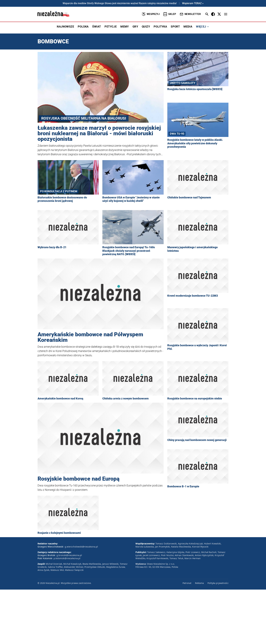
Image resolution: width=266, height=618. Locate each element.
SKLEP (172, 14)
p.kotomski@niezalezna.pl (67, 558)
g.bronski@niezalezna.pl (69, 555)
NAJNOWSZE (65, 26)
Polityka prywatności (218, 583)
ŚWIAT (96, 26)
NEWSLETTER (193, 14)
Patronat (187, 583)
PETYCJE (111, 26)
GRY (135, 26)
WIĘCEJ (201, 26)
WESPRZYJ (153, 14)
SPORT (175, 26)
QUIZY (146, 26)
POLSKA (83, 26)
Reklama (199, 583)
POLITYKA (160, 26)
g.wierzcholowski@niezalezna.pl (81, 546)
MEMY (124, 26)
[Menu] (225, 14)
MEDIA (187, 26)
